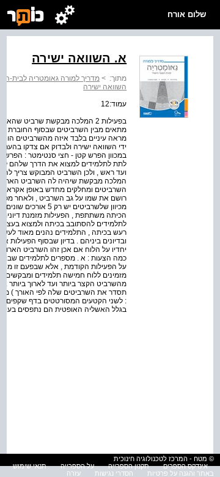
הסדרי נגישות (114, 473)
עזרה (74, 473)
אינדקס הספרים (185, 466)
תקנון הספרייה (128, 466)
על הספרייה (77, 466)
